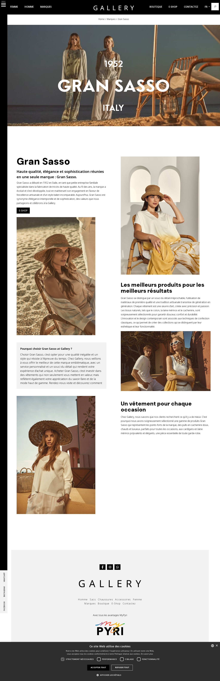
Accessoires (123, 599)
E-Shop (173, 6)
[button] (110, 675)
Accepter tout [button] (98, 667)
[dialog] (110, 661)
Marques (46, 6)
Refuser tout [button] (122, 667)
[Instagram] (110, 567)
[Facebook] (103, 567)
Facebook (4, 606)
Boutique (156, 6)
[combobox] (212, 645)
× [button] (217, 645)
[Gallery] (114, 7)
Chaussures (105, 599)
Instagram (4, 591)
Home (101, 19)
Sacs (93, 599)
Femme (14, 6)
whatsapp (4, 577)
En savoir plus (147, 654)
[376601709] (117, 567)
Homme (29, 6)
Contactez (191, 6)
